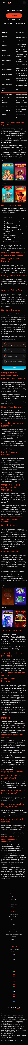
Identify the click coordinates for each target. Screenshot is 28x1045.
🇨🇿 (14, 991)
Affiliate (14, 922)
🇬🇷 (14, 1001)
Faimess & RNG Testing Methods (14, 942)
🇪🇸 (14, 984)
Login (14, 901)
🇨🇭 (14, 981)
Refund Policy (14, 939)
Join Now (14, 15)
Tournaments (14, 957)
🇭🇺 (14, 996)
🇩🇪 (14, 974)
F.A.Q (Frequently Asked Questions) (14, 934)
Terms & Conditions (14, 931)
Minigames (14, 906)
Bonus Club (14, 904)
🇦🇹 (14, 977)
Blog (14, 924)
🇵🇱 (14, 994)
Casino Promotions (14, 949)
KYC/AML (14, 936)
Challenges (14, 951)
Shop (14, 954)
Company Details (14, 914)
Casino (14, 896)
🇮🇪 (14, 971)
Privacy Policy (14, 919)
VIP (14, 959)
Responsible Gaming (14, 916)
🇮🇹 (14, 986)
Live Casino (14, 899)
